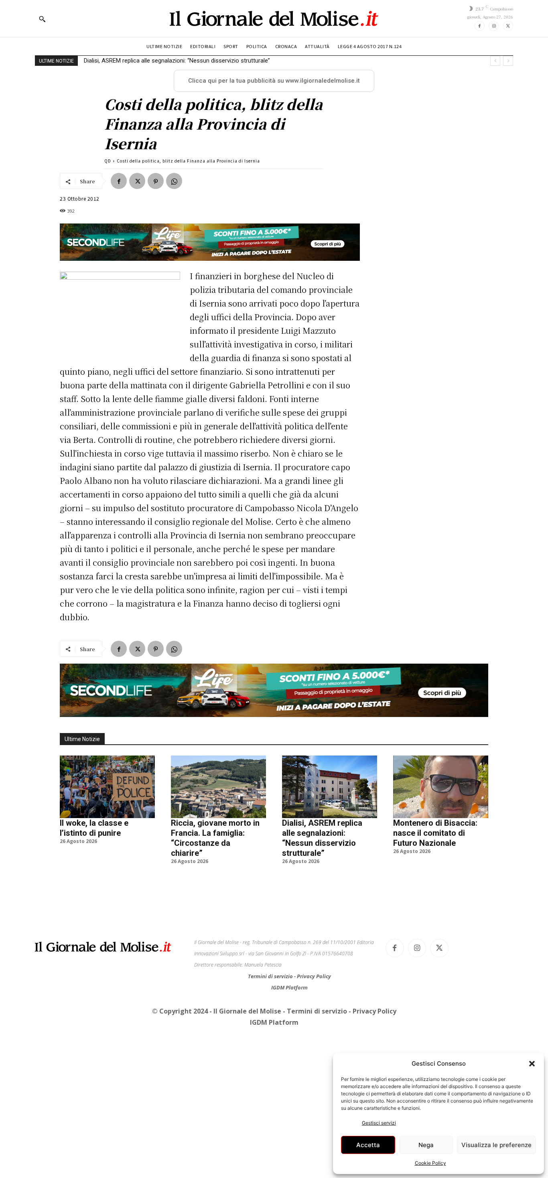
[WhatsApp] (174, 181)
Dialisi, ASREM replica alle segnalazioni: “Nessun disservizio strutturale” (322, 838)
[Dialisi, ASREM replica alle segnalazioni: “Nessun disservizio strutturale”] (329, 787)
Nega (426, 1145)
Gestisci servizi (379, 1123)
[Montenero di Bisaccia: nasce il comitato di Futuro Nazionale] (440, 787)
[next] (508, 61)
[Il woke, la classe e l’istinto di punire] (107, 787)
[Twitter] (508, 26)
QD (107, 161)
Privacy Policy (314, 976)
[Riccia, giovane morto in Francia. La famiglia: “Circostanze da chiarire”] (218, 787)
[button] (532, 1064)
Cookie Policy (430, 1163)
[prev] (495, 61)
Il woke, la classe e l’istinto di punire (94, 828)
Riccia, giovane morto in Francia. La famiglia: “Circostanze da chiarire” (215, 838)
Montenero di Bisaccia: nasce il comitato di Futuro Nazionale (164, 60)
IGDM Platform (289, 987)
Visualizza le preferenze (496, 1145)
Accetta (368, 1145)
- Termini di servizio (316, 1011)
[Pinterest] (156, 181)
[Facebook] (480, 26)
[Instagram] (494, 26)
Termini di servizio (271, 976)
